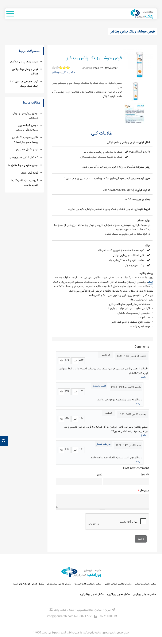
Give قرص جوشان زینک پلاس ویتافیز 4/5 (57, 67)
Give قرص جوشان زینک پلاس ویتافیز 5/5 (53, 67)
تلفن (99, 474)
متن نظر (143, 490)
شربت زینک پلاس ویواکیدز (24, 61)
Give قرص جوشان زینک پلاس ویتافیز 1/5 (68, 67)
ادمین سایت (99, 386)
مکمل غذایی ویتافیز (145, 584)
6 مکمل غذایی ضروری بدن (23, 157)
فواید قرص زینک (29, 173)
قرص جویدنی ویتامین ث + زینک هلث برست (24, 83)
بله (61, 360)
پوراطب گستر (103, 444)
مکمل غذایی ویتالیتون (92, 594)
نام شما (145, 474)
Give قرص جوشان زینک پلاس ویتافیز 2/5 (64, 67)
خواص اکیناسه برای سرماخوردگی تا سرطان (26, 127)
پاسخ (143, 377)
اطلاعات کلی (102, 133)
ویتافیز (55, 72)
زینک (150, 282)
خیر (75, 360)
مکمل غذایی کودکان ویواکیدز (28, 584)
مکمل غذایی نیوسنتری (59, 584)
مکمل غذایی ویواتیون (118, 594)
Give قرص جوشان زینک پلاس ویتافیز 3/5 (60, 67)
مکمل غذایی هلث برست (87, 584)
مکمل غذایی (68, 72)
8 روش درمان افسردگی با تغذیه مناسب (24, 182)
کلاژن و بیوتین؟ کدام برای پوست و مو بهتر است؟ (24, 139)
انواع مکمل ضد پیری (27, 149)
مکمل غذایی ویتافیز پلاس (118, 584)
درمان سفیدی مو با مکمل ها (23, 165)
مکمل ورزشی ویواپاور (144, 594)
